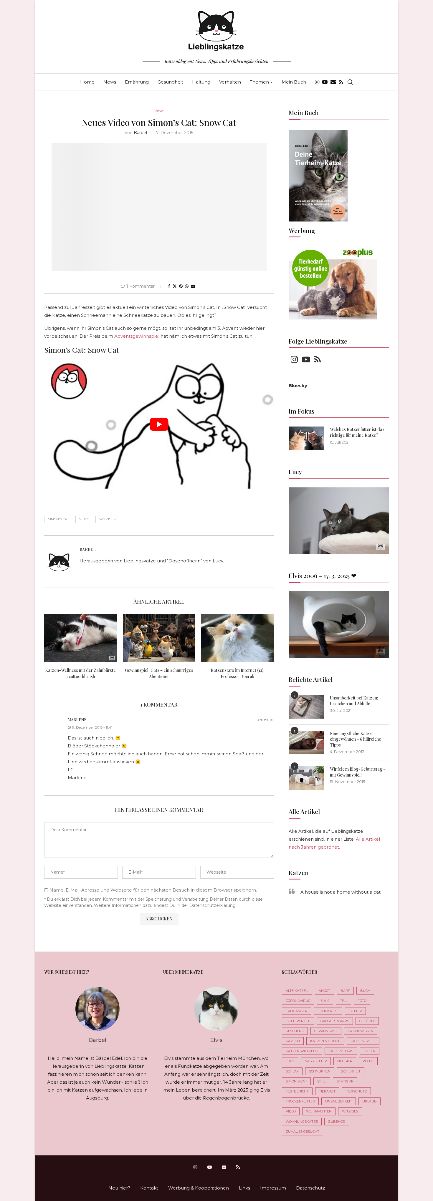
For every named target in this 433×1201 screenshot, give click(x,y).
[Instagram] (317, 82)
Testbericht (297, 1091)
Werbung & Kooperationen (198, 1188)
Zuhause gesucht (302, 1132)
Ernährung (137, 82)
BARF (345, 991)
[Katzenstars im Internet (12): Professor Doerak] (237, 638)
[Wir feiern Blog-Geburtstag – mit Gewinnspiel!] (306, 778)
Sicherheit (351, 1071)
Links (244, 1188)
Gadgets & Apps (334, 1021)
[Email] (333, 82)
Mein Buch (294, 82)
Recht (368, 1061)
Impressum (273, 1188)
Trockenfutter (300, 1101)
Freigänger (296, 1011)
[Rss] (341, 82)
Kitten (369, 1051)
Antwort (265, 720)
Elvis (324, 1001)
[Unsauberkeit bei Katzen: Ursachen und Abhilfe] (306, 707)
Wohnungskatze (302, 1122)
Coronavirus (298, 1001)
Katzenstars (340, 1051)
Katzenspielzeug (302, 1051)
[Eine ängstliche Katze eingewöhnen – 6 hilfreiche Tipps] (306, 742)
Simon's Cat (58, 519)
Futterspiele (298, 1021)
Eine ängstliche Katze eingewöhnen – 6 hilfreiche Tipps (355, 739)
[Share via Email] (193, 286)
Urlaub (369, 1101)
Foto (362, 1001)
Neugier (344, 1061)
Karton (293, 1041)
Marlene (77, 719)
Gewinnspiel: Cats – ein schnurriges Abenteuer (159, 673)
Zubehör (336, 1122)
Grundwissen (360, 1031)
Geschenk (295, 1031)
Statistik (345, 1081)
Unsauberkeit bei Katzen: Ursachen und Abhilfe (354, 701)
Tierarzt (327, 1091)
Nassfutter (316, 1061)
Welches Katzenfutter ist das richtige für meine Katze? (357, 432)
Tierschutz (356, 1091)
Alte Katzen (297, 991)
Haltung (201, 82)
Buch (365, 991)
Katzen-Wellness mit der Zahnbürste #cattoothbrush (80, 673)
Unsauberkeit (338, 1101)
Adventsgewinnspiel (136, 336)
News (109, 82)
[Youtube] (325, 82)
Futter (355, 1011)
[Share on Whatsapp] (187, 286)
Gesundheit (170, 82)
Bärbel (140, 132)
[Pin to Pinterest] (181, 286)
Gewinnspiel (326, 1031)
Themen (259, 82)
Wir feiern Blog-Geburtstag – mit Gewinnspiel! (358, 772)
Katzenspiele (363, 1041)
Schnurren (319, 1071)
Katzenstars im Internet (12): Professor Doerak (238, 673)
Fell (343, 1001)
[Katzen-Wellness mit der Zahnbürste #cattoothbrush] (80, 638)
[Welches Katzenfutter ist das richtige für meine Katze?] (306, 438)
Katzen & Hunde (325, 1041)
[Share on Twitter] (175, 286)
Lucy (290, 1061)
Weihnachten (319, 1111)
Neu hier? (119, 1188)
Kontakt (149, 1188)
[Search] (350, 82)
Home (87, 82)
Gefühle (367, 1021)
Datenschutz (310, 1188)
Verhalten (230, 82)
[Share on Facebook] (169, 286)
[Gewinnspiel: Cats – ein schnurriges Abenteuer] (159, 638)
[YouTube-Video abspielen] (159, 424)
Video (84, 519)
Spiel (321, 1081)
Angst (324, 991)
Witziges (107, 519)
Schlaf (292, 1071)
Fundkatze (328, 1011)
